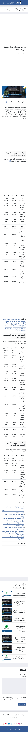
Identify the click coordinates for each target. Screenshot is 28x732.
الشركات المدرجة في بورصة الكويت (15, 321)
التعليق (24, 676)
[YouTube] (16, 724)
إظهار (5, 102)
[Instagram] (19, 724)
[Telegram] (11, 724)
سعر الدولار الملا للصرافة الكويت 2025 (13, 531)
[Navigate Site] (25, 3)
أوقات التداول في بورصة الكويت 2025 (13, 518)
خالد (23, 53)
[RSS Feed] (3, 724)
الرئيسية (23, 9)
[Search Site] (3, 3)
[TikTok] (14, 724)
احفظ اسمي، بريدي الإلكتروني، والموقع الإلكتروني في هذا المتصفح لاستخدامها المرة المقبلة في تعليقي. (14, 699)
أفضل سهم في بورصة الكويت (17, 323)
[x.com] (22, 724)
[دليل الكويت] (14, 2)
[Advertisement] (14, 30)
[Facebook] (24, 724)
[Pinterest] (6, 724)
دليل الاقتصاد (15, 9)
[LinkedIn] (9, 724)
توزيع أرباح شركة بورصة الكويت (11, 319)
